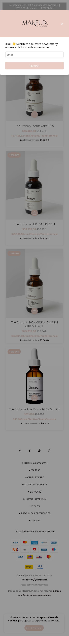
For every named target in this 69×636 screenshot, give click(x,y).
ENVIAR (34, 66)
